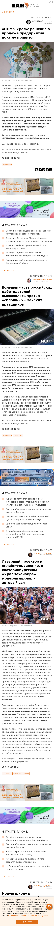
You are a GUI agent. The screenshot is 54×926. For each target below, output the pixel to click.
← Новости (8, 12)
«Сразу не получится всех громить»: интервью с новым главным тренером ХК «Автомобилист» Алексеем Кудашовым (27, 502)
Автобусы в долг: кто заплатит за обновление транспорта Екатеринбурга (27, 254)
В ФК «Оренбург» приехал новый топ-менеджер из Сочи (26, 247)
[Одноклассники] (40, 169)
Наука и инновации (21, 773)
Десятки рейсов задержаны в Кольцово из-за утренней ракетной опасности (28, 232)
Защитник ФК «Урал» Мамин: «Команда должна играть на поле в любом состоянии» (29, 239)
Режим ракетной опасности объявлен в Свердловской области (26, 261)
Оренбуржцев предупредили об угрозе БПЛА (26, 525)
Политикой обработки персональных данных (28, 916)
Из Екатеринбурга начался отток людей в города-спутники (28, 867)
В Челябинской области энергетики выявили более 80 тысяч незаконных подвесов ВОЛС (25, 534)
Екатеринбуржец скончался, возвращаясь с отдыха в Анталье (28, 510)
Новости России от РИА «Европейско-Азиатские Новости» (20, 6)
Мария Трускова (42, 554)
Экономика (7, 164)
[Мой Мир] (47, 169)
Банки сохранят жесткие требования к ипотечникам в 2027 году (26, 853)
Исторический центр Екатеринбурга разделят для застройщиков (25, 860)
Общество (18, 435)
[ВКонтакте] (36, 169)
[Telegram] (43, 169)
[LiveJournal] (50, 169)
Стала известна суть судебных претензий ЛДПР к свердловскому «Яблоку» (27, 518)
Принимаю (27, 922)
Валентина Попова (42, 279)
